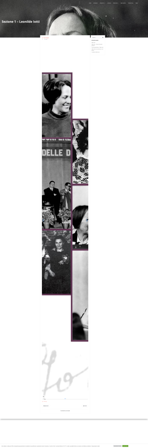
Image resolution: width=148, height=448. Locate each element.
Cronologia (130, 3)
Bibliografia (123, 3)
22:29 (46, 39)
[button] (43, 220)
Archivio (109, 3)
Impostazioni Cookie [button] (117, 445)
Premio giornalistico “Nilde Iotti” (97, 47)
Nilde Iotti (93, 42)
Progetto (102, 3)
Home (90, 3)
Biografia (96, 3)
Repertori (115, 3)
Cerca (137, 3)
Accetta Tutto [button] (125, 445)
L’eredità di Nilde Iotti (95, 52)
